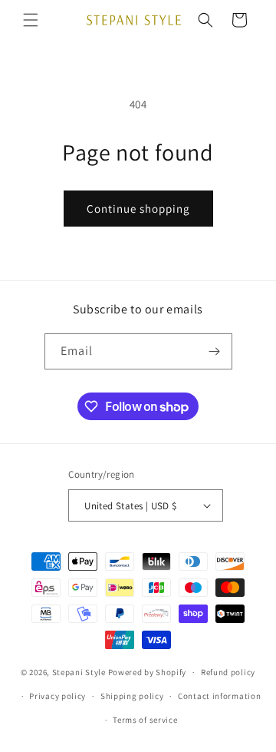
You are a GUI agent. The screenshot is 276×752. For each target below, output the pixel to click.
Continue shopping (138, 208)
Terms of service (145, 719)
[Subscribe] (215, 351)
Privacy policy (57, 696)
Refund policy (228, 672)
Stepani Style (79, 672)
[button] (31, 20)
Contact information (219, 696)
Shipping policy (132, 696)
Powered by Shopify (147, 672)
